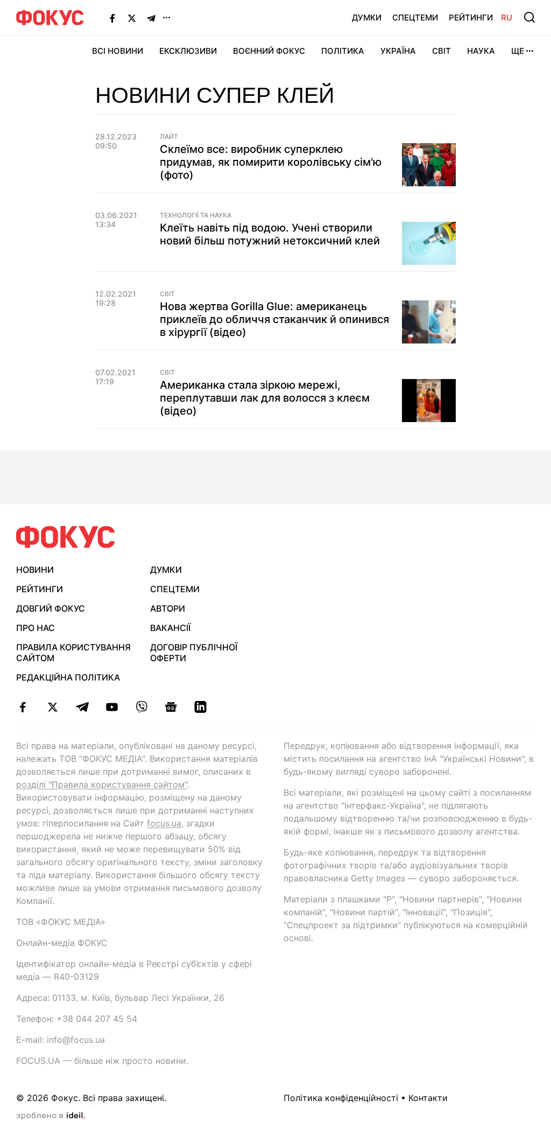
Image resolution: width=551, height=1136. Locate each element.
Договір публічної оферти (193, 653)
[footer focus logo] (65, 537)
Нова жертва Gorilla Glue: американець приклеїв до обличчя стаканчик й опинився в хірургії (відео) (274, 319)
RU (506, 17)
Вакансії (170, 627)
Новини (35, 569)
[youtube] (112, 707)
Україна (398, 51)
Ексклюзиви (188, 51)
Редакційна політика (68, 677)
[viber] (141, 707)
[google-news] (171, 707)
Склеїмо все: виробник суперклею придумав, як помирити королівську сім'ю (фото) (271, 162)
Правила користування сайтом (73, 653)
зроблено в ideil (50, 1116)
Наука (481, 51)
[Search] (529, 17)
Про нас (35, 627)
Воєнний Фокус (269, 51)
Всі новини (117, 51)
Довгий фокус (50, 608)
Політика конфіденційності (341, 1097)
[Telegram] (151, 18)
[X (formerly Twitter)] (132, 18)
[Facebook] (112, 18)
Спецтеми (415, 17)
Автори (167, 608)
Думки (367, 17)
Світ (441, 51)
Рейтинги (471, 17)
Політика (342, 51)
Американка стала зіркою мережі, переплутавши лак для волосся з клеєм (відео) (265, 397)
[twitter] (52, 707)
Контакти (428, 1097)
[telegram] (82, 707)
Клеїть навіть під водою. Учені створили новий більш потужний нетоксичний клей (270, 234)
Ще (517, 51)
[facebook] (23, 707)
